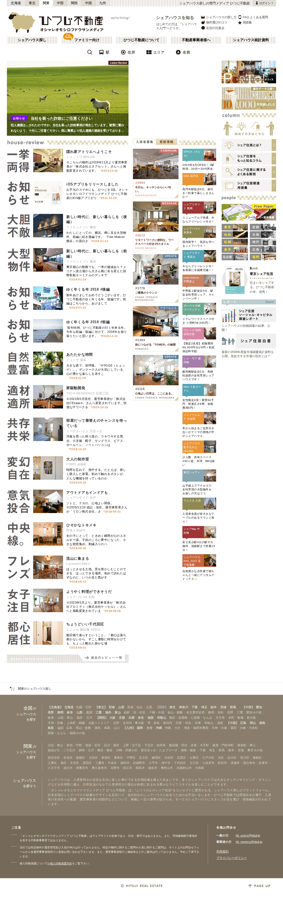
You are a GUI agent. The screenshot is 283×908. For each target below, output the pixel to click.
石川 (89, 712)
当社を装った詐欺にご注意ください (62, 118)
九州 (102, 3)
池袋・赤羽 (92, 745)
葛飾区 (257, 757)
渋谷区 (169, 757)
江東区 (52, 762)
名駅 (127, 712)
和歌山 (161, 717)
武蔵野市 (139, 762)
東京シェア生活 (261, 273)
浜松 (221, 712)
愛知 (259, 707)
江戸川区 (208, 757)
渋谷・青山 (55, 745)
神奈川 (183, 707)
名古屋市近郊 (195, 712)
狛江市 (127, 767)
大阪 (112, 717)
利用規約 (222, 851)
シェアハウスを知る (175, 17)
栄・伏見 (139, 712)
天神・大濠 (219, 727)
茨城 (223, 707)
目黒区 (181, 757)
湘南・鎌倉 (188, 750)
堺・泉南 (153, 722)
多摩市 (263, 762)
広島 (243, 722)
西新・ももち (57, 733)
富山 (118, 712)
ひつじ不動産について (141, 40)
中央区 (112, 762)
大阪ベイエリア (98, 722)
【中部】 (248, 707)
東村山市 (167, 767)
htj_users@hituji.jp (248, 835)
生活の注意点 (215, 28)
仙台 (140, 707)
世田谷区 (54, 757)
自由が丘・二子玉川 (61, 750)
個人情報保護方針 (61, 863)
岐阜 (70, 712)
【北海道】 (55, 707)
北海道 (16, 3)
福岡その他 (77, 733)
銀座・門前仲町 (223, 745)
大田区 (93, 757)
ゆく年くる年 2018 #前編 (88, 322)
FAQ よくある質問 (255, 17)
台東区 (194, 757)
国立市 (68, 767)
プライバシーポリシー (231, 857)
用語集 (247, 22)
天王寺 (220, 717)
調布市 (125, 762)
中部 (60, 3)
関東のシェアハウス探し (34, 688)
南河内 (167, 722)
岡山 (253, 722)
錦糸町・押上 (246, 745)
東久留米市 (99, 767)
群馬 (233, 707)
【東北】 (101, 707)
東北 (32, 3)
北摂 (116, 722)
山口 (60, 727)
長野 (51, 712)
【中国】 (233, 722)
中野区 (131, 757)
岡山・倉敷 (83, 727)
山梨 (80, 712)
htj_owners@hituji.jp (249, 841)
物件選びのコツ (216, 22)
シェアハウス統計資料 (251, 40)
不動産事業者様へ (196, 40)
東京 (172, 707)
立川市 (194, 762)
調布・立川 (86, 750)
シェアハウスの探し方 (221, 17)
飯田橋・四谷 (178, 745)
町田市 (222, 762)
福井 (108, 712)
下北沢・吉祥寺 (155, 745)
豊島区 (118, 757)
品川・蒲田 (111, 745)
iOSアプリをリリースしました (92, 184)
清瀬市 (235, 762)
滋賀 (151, 717)
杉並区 (68, 757)
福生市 (152, 767)
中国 (88, 3)
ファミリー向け (86, 40)
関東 (46, 3)
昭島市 (140, 767)
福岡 (140, 727)
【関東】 (162, 707)
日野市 (115, 767)
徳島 (262, 722)
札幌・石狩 (83, 707)
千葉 (195, 707)
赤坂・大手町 (200, 745)
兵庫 (132, 717)
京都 (122, 717)
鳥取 (51, 727)
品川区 (232, 757)
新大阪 (251, 717)
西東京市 (82, 767)
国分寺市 (249, 762)
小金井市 (208, 762)
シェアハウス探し (32, 40)
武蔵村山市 (184, 767)
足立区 (143, 757)
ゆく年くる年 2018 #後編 (88, 289)
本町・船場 (235, 717)
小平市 (153, 762)
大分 (149, 727)
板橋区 (80, 757)
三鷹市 (99, 762)
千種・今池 (156, 712)
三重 (99, 712)
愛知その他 (253, 712)
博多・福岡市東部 (196, 727)
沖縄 (159, 727)
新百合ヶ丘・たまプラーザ (159, 750)
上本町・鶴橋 (76, 722)
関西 (74, 3)
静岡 (60, 712)
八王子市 (54, 767)
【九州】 (129, 727)
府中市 (166, 762)
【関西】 (102, 717)
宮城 (112, 707)
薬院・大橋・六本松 (244, 727)
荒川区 (244, 757)
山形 (121, 707)
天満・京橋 (55, 722)
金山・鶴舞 (175, 712)
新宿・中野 (74, 745)
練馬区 (156, 757)
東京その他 (255, 750)
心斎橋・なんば (201, 717)
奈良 (141, 717)
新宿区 (106, 757)
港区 (64, 762)
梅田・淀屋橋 (178, 717)
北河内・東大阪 (133, 722)
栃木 (214, 707)
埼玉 (204, 707)
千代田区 (180, 762)
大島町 (199, 767)
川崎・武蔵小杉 (126, 750)
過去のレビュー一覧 (104, 659)
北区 (221, 757)
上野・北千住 (132, 745)
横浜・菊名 (104, 750)
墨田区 (87, 762)
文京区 (74, 762)
